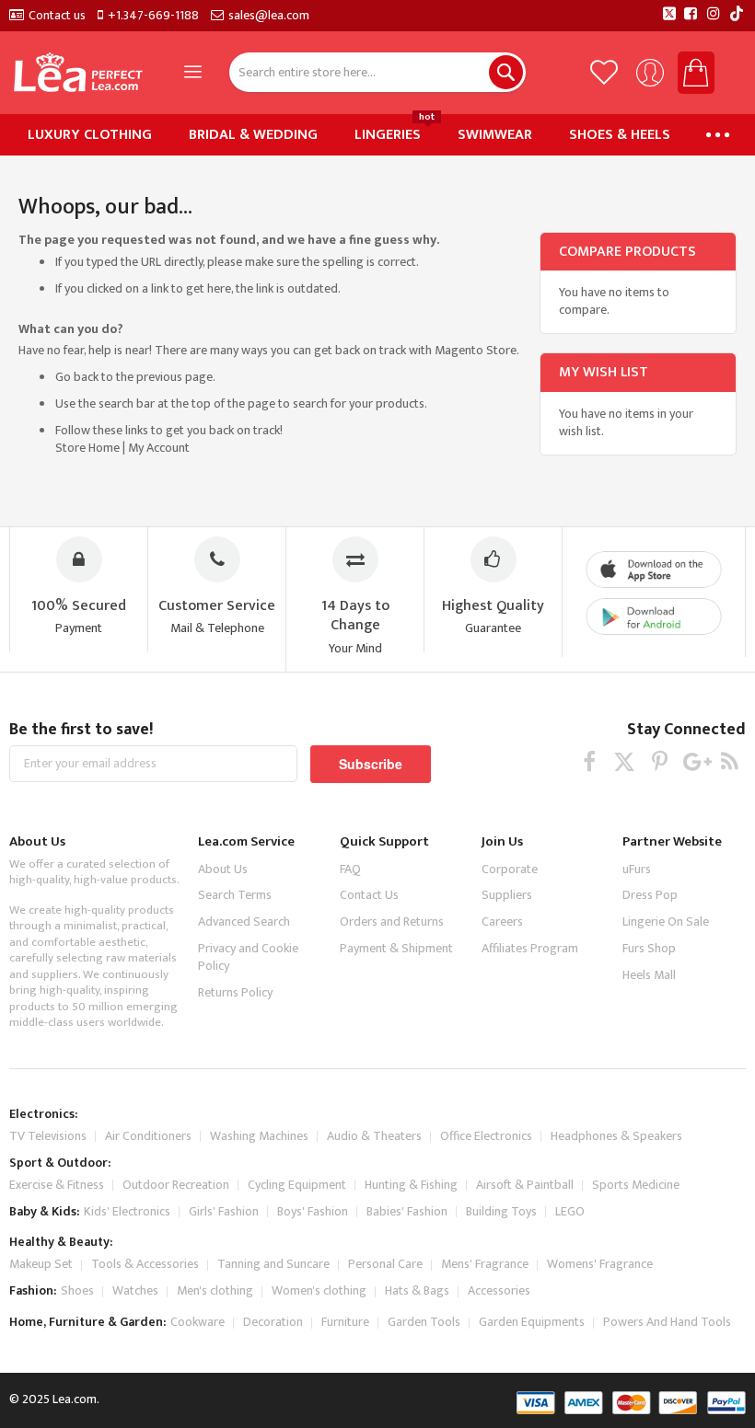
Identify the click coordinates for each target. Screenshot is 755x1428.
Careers (502, 921)
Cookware (197, 1321)
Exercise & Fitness (56, 1184)
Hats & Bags (417, 1290)
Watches (135, 1290)
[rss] (729, 761)
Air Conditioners (148, 1135)
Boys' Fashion (312, 1211)
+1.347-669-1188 (153, 15)
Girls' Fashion (224, 1211)
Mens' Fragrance (484, 1263)
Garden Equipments (532, 1321)
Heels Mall (649, 974)
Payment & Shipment (396, 948)
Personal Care (385, 1263)
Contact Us (369, 894)
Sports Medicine (636, 1184)
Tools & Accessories (145, 1263)
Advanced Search (244, 921)
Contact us (57, 15)
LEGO (570, 1211)
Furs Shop (649, 948)
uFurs (636, 869)
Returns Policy (235, 992)
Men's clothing (215, 1290)
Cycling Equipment (297, 1184)
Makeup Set (41, 1263)
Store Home (87, 447)
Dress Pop (650, 894)
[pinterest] (659, 761)
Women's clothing (319, 1290)
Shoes (77, 1290)
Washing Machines (259, 1135)
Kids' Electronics (127, 1211)
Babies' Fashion (406, 1211)
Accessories (499, 1290)
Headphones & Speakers (616, 1135)
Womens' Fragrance (600, 1263)
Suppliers (507, 894)
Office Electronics (486, 1135)
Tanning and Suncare (273, 1263)
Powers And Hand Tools (667, 1321)
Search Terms (235, 894)
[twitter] (624, 761)
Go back (77, 376)
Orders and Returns (392, 921)
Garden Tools (424, 1321)
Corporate (510, 869)
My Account (159, 447)
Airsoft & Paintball (525, 1184)
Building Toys (501, 1211)
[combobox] (377, 72)
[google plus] (694, 761)
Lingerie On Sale (665, 921)
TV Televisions (48, 1135)
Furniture (345, 1321)
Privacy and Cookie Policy (248, 957)
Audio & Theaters (374, 1135)
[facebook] (589, 761)
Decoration (273, 1321)
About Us (223, 869)
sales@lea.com (268, 15)
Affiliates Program (530, 948)
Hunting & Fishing (411, 1184)
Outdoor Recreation (175, 1184)
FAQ (350, 869)
